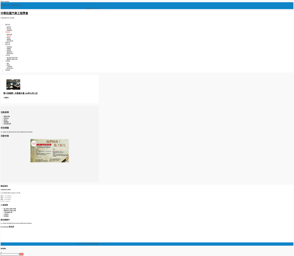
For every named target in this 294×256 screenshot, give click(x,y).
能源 (27, 223)
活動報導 (7, 32)
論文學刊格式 (10, 68)
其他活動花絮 (10, 40)
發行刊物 (9, 28)
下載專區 (7, 61)
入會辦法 (7, 55)
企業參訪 (4, 223)
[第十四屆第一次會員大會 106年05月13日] (13, 89)
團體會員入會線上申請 (12, 59)
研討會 (8, 37)
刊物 (7, 223)
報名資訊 (10, 223)
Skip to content (5, 1)
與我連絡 (7, 70)
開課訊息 (7, 42)
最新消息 (7, 24)
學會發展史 (9, 47)
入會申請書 (9, 66)
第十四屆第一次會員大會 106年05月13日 (20, 93)
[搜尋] (5, 71)
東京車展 (21, 223)
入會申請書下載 (8, 212)
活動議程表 (9, 30)
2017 (1, 223)
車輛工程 (30, 223)
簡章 (8, 63)
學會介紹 (7, 44)
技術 (15, 223)
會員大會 (9, 36)
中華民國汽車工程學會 (14, 13)
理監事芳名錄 (10, 53)
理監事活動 (9, 34)
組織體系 (9, 48)
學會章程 (9, 50)
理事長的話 (9, 51)
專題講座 (9, 39)
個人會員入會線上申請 (12, 57)
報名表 (8, 65)
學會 (13, 223)
